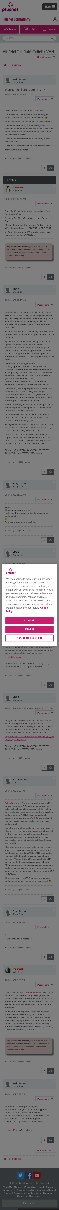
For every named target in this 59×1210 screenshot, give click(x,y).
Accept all (29, 620)
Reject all (30, 629)
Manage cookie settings (29, 638)
